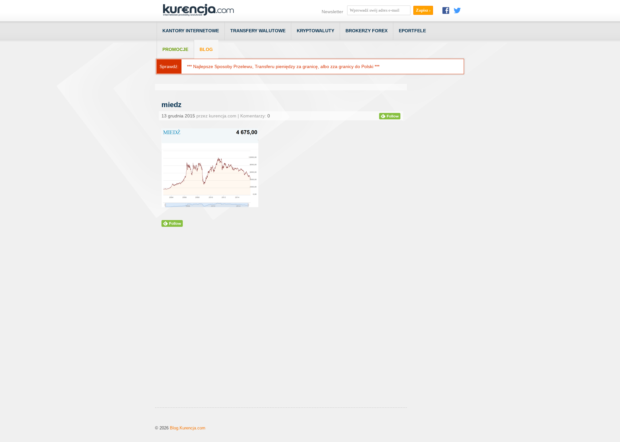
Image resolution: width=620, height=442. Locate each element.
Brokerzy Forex (367, 30)
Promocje (175, 49)
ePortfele (412, 30)
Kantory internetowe (190, 30)
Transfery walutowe (257, 30)
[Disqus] (281, 325)
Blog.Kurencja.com (187, 428)
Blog (206, 49)
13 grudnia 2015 (178, 115)
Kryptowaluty (315, 30)
